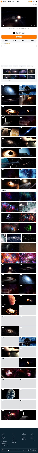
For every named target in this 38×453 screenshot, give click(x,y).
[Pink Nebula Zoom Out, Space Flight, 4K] (27, 383)
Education (3, 438)
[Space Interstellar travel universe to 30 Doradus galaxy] (10, 257)
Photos (9, 1)
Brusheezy (3, 432)
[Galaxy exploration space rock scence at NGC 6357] (27, 217)
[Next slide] (34, 66)
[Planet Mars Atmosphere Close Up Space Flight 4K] (27, 352)
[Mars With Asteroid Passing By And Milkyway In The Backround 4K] (27, 320)
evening (20, 65)
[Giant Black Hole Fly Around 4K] (10, 110)
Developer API (3, 439)
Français (31, 438)
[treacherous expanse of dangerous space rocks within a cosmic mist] (27, 207)
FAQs (23, 432)
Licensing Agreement (13, 433)
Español (31, 434)
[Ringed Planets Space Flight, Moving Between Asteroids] (10, 162)
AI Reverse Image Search (4, 441)
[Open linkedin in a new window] (13, 450)
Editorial (18, 1)
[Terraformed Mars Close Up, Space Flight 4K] (10, 393)
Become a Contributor (24, 438)
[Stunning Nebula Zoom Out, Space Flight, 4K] (10, 320)
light (3, 65)
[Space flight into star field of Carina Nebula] (10, 414)
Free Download (19, 37)
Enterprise (3, 436)
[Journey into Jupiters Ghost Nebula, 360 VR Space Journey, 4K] (27, 162)
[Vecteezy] (1, 1)
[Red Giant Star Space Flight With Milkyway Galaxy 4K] (27, 299)
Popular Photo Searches (14, 440)
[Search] (33, 4)
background (15, 65)
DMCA (13, 434)
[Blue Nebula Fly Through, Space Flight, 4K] (27, 173)
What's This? (8, 43)
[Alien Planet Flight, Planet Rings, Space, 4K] (27, 183)
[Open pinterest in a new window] (15, 450)
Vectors (4, 1)
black (28, 65)
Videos (13, 1)
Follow (23, 33)
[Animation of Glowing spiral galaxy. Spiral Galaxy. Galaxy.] (14, 237)
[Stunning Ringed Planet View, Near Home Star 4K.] (10, 121)
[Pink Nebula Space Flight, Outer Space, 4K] (10, 383)
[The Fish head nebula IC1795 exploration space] (10, 227)
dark (10, 65)
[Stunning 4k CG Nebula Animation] (27, 196)
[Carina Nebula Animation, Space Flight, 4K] (27, 372)
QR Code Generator (3, 445)
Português (31, 435)
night (7, 65)
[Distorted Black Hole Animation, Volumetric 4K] (10, 183)
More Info (3, 45)
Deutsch (31, 436)
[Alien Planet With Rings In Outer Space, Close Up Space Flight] (10, 299)
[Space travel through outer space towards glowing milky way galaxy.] (27, 404)
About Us (23, 435)
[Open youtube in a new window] (19, 450)
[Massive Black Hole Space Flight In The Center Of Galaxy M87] (10, 89)
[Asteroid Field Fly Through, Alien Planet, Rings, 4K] (10, 341)
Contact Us (23, 434)
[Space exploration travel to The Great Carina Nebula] (27, 257)
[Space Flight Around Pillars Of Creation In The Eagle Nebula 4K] (27, 121)
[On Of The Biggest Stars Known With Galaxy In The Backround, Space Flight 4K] (27, 393)
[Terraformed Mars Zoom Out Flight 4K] (10, 362)
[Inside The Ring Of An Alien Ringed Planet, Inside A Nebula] (27, 142)
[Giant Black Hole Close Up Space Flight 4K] (27, 310)
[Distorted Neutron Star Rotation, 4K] (27, 131)
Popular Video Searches (14, 442)
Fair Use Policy (34, 450)
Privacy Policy (29, 450)
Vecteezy (2, 434)
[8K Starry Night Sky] (27, 247)
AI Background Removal (3, 443)
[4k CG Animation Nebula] (10, 196)
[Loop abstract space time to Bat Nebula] (10, 207)
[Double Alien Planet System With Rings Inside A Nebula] (27, 331)
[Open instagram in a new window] (12, 450)
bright (32, 65)
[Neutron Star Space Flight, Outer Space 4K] (27, 110)
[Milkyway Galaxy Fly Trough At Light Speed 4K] (10, 100)
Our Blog (23, 436)
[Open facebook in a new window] (10, 450)
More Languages (32, 439)
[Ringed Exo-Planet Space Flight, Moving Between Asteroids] (27, 89)
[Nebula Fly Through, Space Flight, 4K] (10, 404)
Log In (33, 1)
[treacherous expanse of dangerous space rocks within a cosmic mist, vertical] (3, 237)
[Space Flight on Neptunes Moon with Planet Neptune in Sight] (27, 152)
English (31, 432)
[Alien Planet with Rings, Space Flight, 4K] (10, 131)
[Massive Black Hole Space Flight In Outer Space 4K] (10, 152)
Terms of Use (25, 450)
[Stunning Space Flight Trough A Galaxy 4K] (10, 278)
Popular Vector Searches (14, 438)
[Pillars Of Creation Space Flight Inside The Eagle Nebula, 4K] (10, 173)
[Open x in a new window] (18, 450)
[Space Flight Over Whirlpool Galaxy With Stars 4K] (10, 142)
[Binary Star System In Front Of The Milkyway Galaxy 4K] (10, 268)
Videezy (2, 435)
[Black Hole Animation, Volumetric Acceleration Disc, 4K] (27, 100)
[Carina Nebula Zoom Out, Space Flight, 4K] (10, 372)
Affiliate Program (14, 436)
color (25, 65)
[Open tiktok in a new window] (16, 450)
